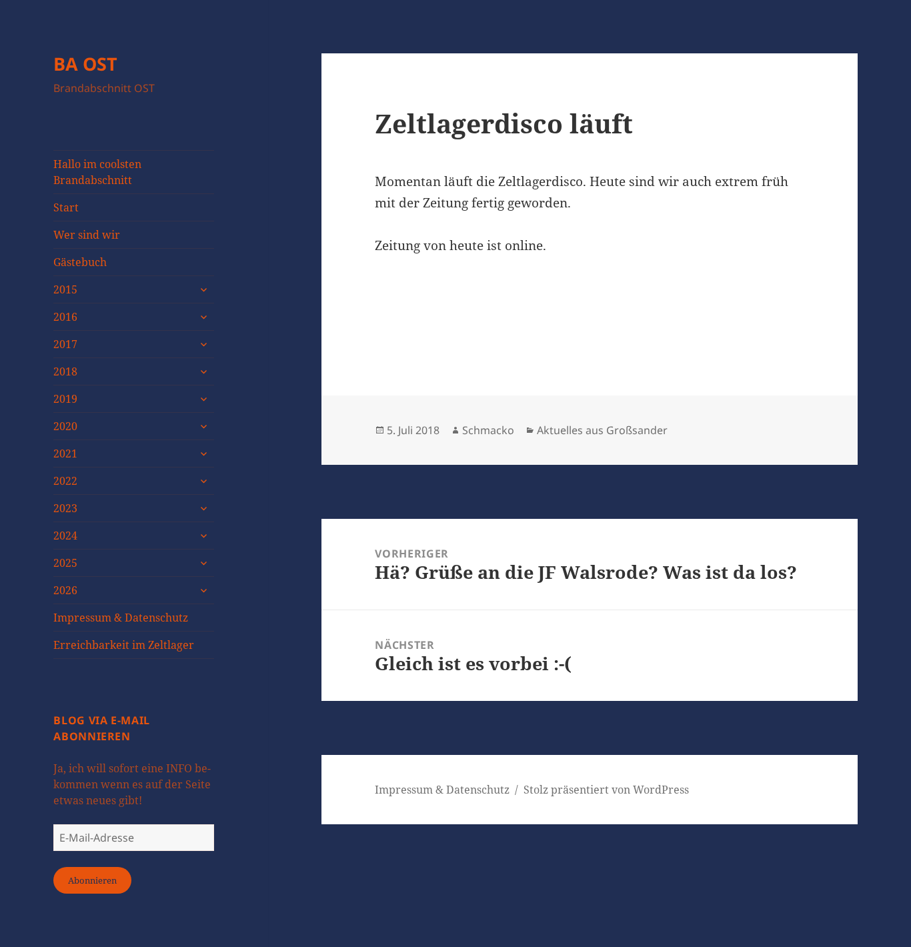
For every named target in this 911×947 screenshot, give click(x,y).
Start (66, 207)
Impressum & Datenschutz (120, 617)
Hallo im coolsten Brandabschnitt (97, 172)
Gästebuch (80, 262)
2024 (65, 535)
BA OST (85, 63)
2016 (65, 316)
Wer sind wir (86, 234)
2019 (65, 398)
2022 (65, 481)
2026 (65, 590)
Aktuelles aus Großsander (602, 430)
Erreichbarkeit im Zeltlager (123, 645)
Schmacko (488, 430)
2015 (65, 289)
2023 (65, 508)
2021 (65, 453)
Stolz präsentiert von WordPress (606, 789)
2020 (65, 426)
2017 (65, 344)
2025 (65, 563)
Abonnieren (92, 880)
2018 (65, 371)
